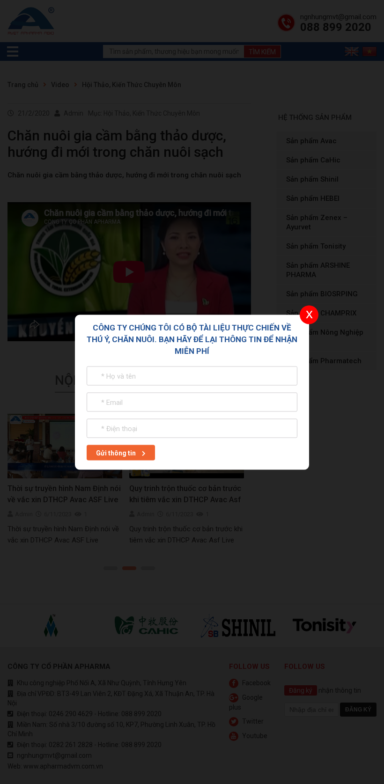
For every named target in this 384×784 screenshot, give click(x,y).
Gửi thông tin (116, 452)
